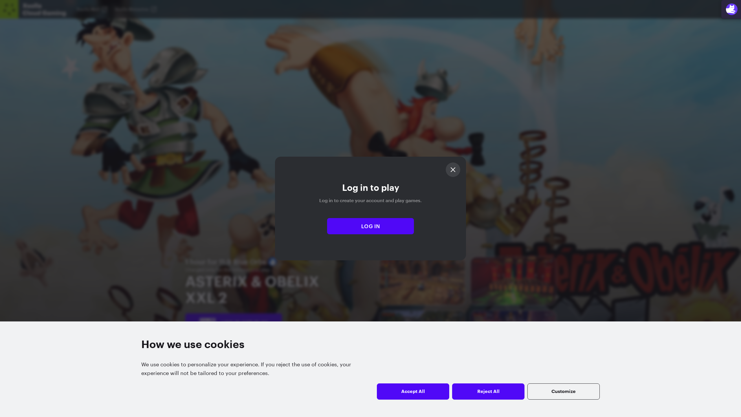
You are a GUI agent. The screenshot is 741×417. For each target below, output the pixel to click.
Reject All (488, 391)
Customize (563, 391)
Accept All (413, 391)
